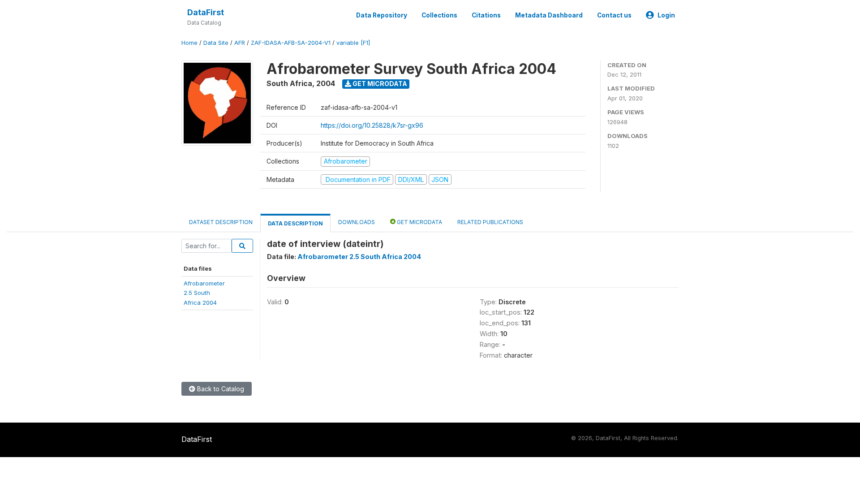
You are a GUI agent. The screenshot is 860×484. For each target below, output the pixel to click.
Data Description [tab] (295, 223)
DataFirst (205, 12)
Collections (439, 15)
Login (666, 15)
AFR (239, 42)
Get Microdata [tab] (419, 222)
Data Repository (381, 15)
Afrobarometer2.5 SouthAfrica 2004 (204, 293)
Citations (486, 15)
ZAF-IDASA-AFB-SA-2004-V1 (291, 42)
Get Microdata (379, 83)
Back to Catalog (219, 389)
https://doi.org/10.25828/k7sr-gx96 (372, 125)
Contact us (614, 15)
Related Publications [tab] (490, 222)
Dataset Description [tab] (221, 222)
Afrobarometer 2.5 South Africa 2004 (359, 256)
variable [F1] (353, 42)
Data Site (215, 42)
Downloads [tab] (356, 222)
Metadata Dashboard (549, 15)
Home (189, 42)
